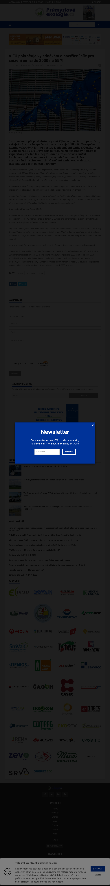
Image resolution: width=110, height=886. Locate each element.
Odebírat (69, 452)
